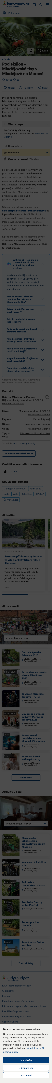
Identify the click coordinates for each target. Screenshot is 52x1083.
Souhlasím (26, 1060)
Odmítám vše (26, 1067)
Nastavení (26, 1075)
